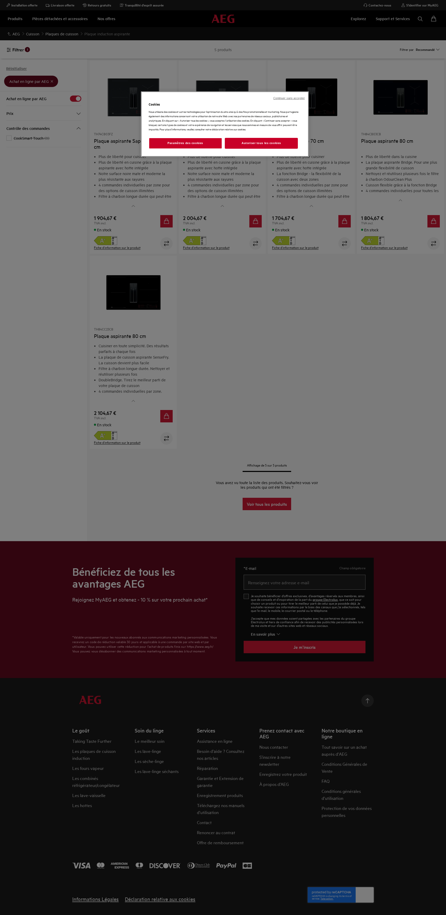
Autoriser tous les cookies (261, 143)
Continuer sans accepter (289, 98)
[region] (225, 124)
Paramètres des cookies (185, 143)
